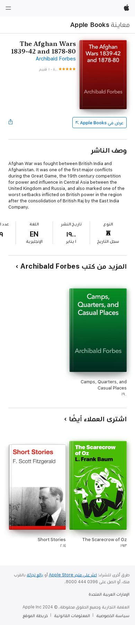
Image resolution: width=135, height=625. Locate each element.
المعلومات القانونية (72, 615)
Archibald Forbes (56, 58)
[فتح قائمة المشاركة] (10, 122)
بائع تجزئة (35, 575)
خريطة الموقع (35, 615)
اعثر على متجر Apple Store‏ (73, 575)
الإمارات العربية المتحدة (109, 594)
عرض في (102, 123)
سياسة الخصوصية (112, 615)
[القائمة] (8, 8)
